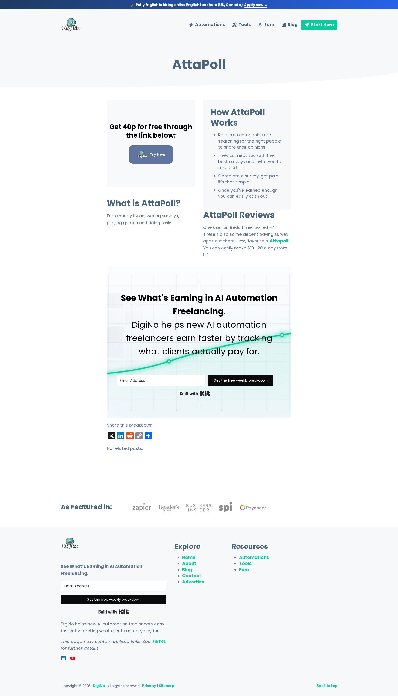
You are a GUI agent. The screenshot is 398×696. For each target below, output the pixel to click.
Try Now (157, 154)
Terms (159, 641)
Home (188, 557)
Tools (245, 563)
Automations (254, 557)
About (189, 563)
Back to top (326, 685)
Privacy (149, 685)
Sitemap (166, 685)
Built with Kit (195, 393)
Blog (187, 570)
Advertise (193, 582)
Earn (244, 570)
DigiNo (99, 685)
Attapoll (279, 241)
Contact (191, 576)
